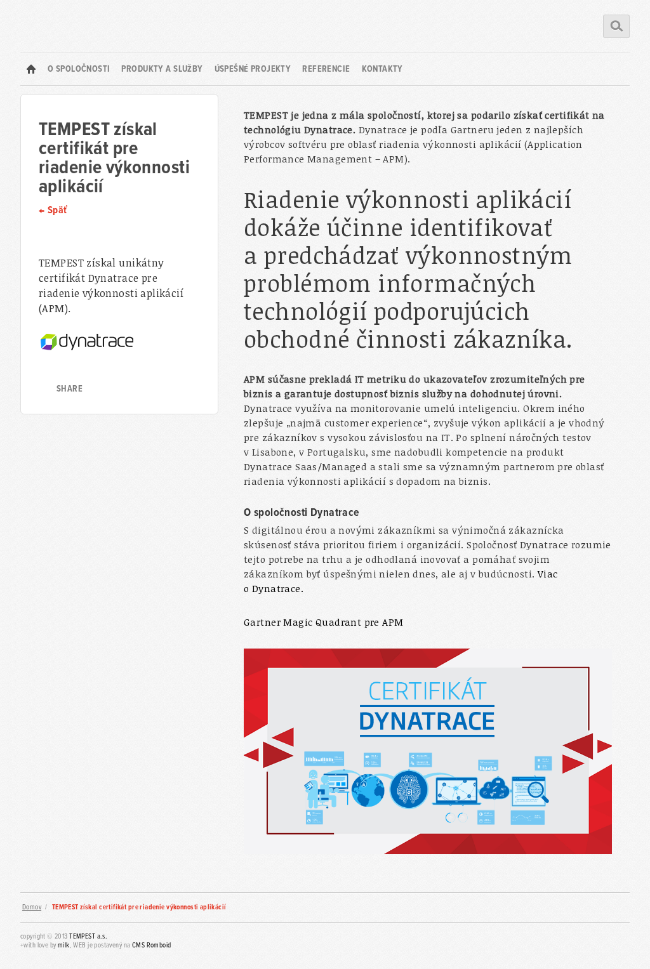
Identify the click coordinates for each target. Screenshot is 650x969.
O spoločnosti (79, 69)
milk (64, 945)
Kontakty (382, 69)
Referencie (326, 69)
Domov (31, 907)
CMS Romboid (151, 945)
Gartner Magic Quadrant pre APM (324, 622)
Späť (57, 211)
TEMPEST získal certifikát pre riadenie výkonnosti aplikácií (139, 907)
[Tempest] (31, 69)
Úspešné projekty (253, 69)
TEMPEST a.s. (88, 936)
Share (69, 388)
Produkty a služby (161, 69)
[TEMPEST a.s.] (60, 26)
